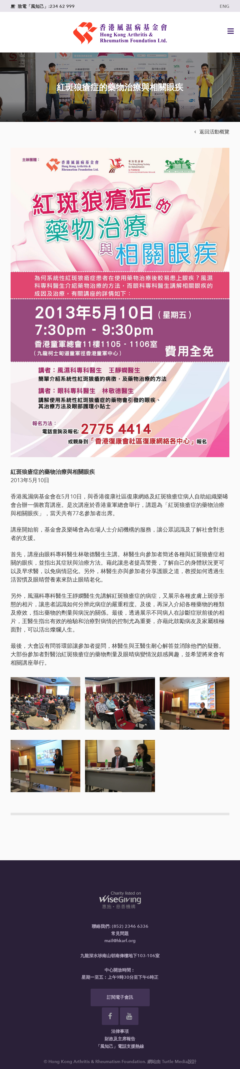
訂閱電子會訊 (120, 997)
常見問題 (120, 933)
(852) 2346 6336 (130, 926)
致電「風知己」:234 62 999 (43, 6)
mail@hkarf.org (120, 940)
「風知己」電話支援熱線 (120, 1046)
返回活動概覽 (211, 132)
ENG (224, 6)
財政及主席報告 (120, 1039)
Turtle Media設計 (179, 1061)
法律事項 (120, 1031)
